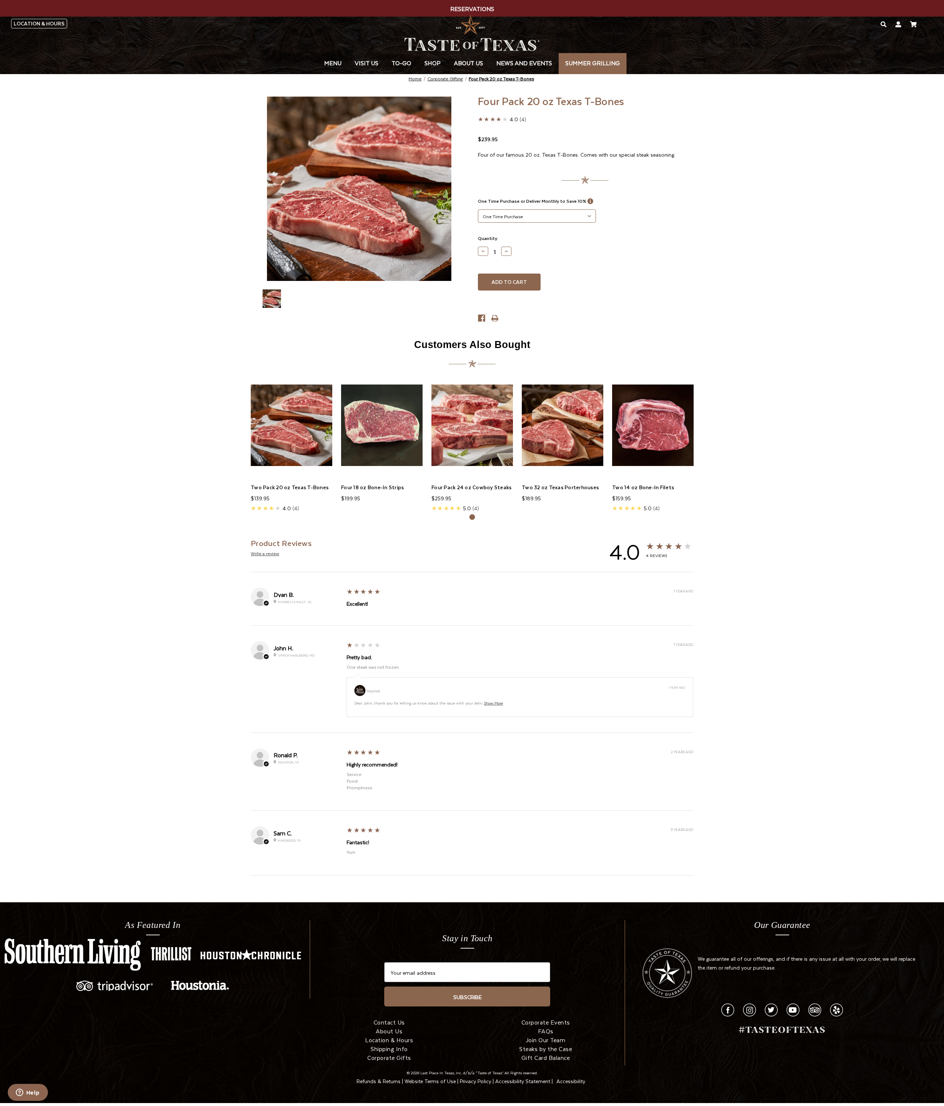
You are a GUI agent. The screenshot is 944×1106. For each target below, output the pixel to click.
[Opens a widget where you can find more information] (27, 1093)
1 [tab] (472, 517)
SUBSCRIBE (467, 996)
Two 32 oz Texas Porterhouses (560, 487)
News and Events (524, 62)
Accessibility (570, 1080)
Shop (432, 62)
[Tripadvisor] (815, 1008)
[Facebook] (728, 1008)
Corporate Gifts (389, 1057)
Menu (332, 62)
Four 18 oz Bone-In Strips (372, 487)
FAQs (545, 1030)
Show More (493, 702)
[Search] (883, 24)
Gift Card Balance (545, 1057)
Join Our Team (546, 1039)
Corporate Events (545, 1022)
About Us (468, 62)
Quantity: (488, 238)
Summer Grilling (592, 62)
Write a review (265, 553)
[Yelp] (836, 1008)
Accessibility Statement (522, 1080)
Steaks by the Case (545, 1048)
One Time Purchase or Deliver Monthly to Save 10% (532, 201)
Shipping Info (389, 1048)
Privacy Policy (475, 1080)
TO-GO (401, 62)
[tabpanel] (291, 442)
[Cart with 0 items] (913, 24)
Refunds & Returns (378, 1080)
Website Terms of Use (430, 1080)
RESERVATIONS (472, 8)
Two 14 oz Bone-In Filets (643, 487)
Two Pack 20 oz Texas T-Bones (290, 487)
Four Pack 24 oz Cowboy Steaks (471, 487)
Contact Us (389, 1022)
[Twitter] (771, 1008)
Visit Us (366, 62)
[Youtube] (793, 1008)
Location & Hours (389, 1039)
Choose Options (291, 424)
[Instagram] (749, 1008)
